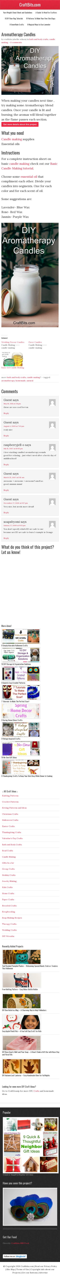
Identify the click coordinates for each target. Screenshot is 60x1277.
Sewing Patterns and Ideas (14, 808)
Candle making (11, 139)
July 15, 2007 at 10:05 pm (13, 448)
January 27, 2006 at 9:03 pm (15, 525)
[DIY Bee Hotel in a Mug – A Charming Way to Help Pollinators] (21, 1008)
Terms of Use (22, 1269)
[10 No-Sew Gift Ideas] (20, 755)
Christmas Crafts (10, 814)
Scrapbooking (8, 911)
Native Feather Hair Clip (11, 1226)
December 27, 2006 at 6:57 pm (16, 503)
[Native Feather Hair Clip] (31, 1225)
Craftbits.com (27, 1266)
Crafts (36, 1091)
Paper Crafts (8, 899)
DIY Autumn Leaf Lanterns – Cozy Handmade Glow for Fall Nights (26, 1075)
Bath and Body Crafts (38, 39)
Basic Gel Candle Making (12, 367)
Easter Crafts (8, 826)
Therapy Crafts (9, 924)
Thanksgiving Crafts (11, 832)
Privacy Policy (50, 1266)
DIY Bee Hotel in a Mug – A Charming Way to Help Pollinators (24, 1010)
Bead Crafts (7, 850)
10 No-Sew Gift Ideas (9, 757)
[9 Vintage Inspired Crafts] (20, 736)
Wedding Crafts (9, 930)
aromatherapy (8, 380)
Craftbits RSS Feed (20, 1243)
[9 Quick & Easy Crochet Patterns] (20, 681)
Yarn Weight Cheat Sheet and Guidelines (17, 12)
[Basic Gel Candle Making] (13, 359)
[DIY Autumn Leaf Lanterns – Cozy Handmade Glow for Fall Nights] (21, 1073)
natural (30, 380)
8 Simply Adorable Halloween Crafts (14, 645)
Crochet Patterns (10, 802)
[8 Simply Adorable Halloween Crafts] (20, 643)
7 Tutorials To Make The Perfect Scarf (15, 701)
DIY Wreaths (8, 936)
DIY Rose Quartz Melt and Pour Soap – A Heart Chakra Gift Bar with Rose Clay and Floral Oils (30, 1053)
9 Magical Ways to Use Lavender (38, 24)
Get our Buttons (29, 1272)
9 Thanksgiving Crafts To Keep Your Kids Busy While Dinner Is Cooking (26, 775)
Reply (6, 413)
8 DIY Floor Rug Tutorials (14, 18)
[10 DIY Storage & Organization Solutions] (20, 662)
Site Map (11, 1269)
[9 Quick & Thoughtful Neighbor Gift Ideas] (31, 1172)
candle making (19, 164)
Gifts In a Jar (8, 863)
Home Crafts (8, 893)
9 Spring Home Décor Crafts (11, 720)
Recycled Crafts (9, 905)
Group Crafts (8, 869)
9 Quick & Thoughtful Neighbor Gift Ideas (18, 1174)
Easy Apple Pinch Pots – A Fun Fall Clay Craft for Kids (21, 1031)
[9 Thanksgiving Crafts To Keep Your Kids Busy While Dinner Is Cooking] (20, 774)
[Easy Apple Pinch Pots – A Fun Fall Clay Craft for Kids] (21, 1029)
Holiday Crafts (8, 875)
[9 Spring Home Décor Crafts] (20, 718)
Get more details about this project (20, 124)
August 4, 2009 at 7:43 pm (14, 426)
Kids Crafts (7, 887)
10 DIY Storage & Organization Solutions (16, 664)
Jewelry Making (9, 881)
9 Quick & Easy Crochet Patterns (13, 682)
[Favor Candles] (42, 345)
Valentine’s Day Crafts (12, 838)
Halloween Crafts (10, 820)
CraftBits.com (30, 4)
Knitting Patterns (10, 795)
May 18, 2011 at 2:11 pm (12, 404)
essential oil (29, 177)
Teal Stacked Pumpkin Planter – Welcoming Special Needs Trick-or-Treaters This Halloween (30, 967)
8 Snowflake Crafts (17, 24)
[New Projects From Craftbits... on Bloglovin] (15, 1257)
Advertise (43, 1272)
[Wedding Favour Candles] (15, 345)
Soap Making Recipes (12, 918)
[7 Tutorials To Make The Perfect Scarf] (20, 699)
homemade (20, 380)
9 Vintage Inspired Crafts (10, 738)
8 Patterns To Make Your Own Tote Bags (40, 18)
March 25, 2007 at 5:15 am (14, 477)
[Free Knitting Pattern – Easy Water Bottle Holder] (21, 987)
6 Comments (16, 42)
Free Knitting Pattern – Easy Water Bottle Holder (20, 989)
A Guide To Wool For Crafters (46, 12)
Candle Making (33, 377)
